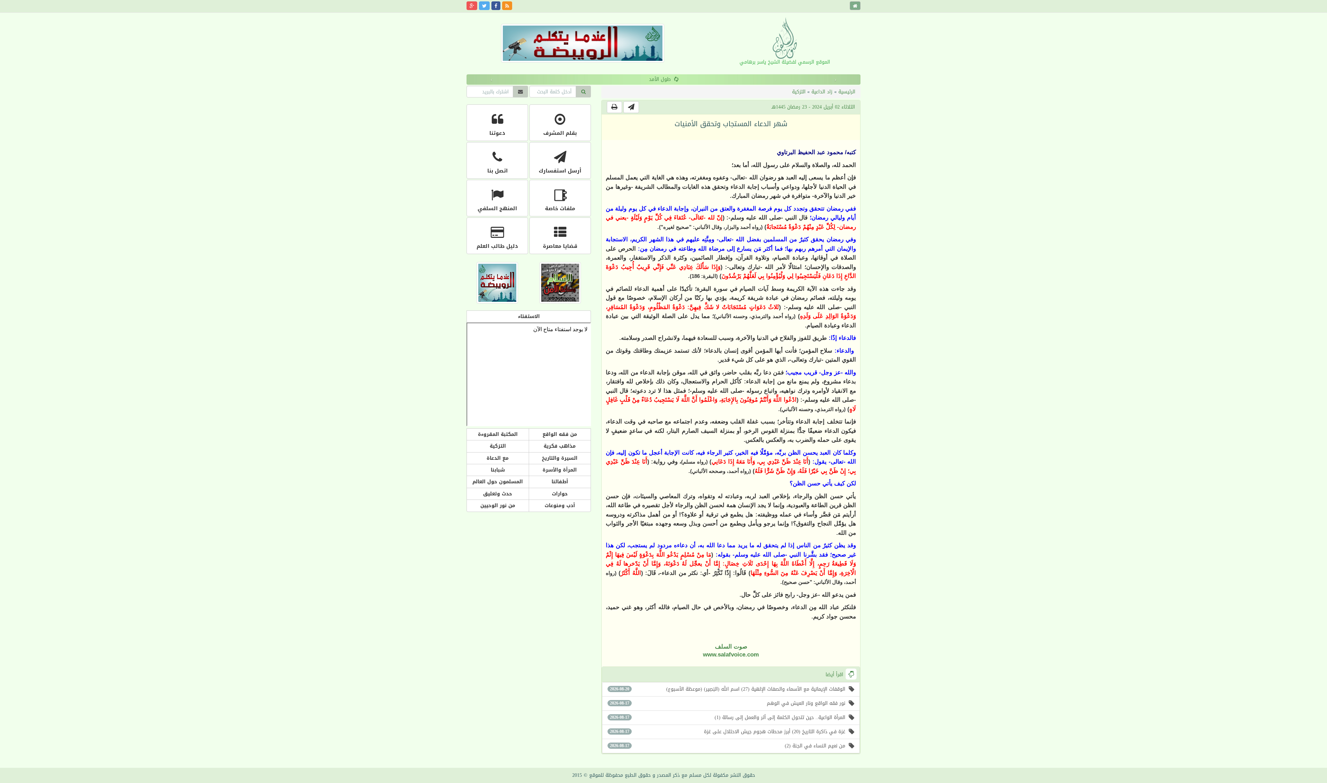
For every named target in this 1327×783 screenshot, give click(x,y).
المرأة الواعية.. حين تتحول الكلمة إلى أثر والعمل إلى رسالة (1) (727, 717)
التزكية (799, 91)
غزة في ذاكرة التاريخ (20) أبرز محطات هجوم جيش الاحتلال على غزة (727, 731)
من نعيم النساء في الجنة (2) (727, 746)
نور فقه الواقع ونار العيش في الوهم (727, 703)
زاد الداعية (821, 91)
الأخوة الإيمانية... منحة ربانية (659, 79)
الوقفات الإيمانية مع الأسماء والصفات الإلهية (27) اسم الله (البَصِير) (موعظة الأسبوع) (727, 689)
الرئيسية (846, 91)
